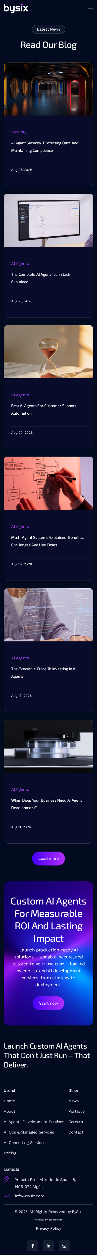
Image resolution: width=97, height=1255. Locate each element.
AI (6, 1142)
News (73, 1100)
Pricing (10, 1153)
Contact (76, 1132)
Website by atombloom (48, 1219)
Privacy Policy (48, 1228)
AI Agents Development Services (34, 1121)
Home (9, 1100)
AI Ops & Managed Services (29, 1132)
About (9, 1111)
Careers (75, 1121)
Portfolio (76, 1111)
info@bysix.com (29, 1196)
